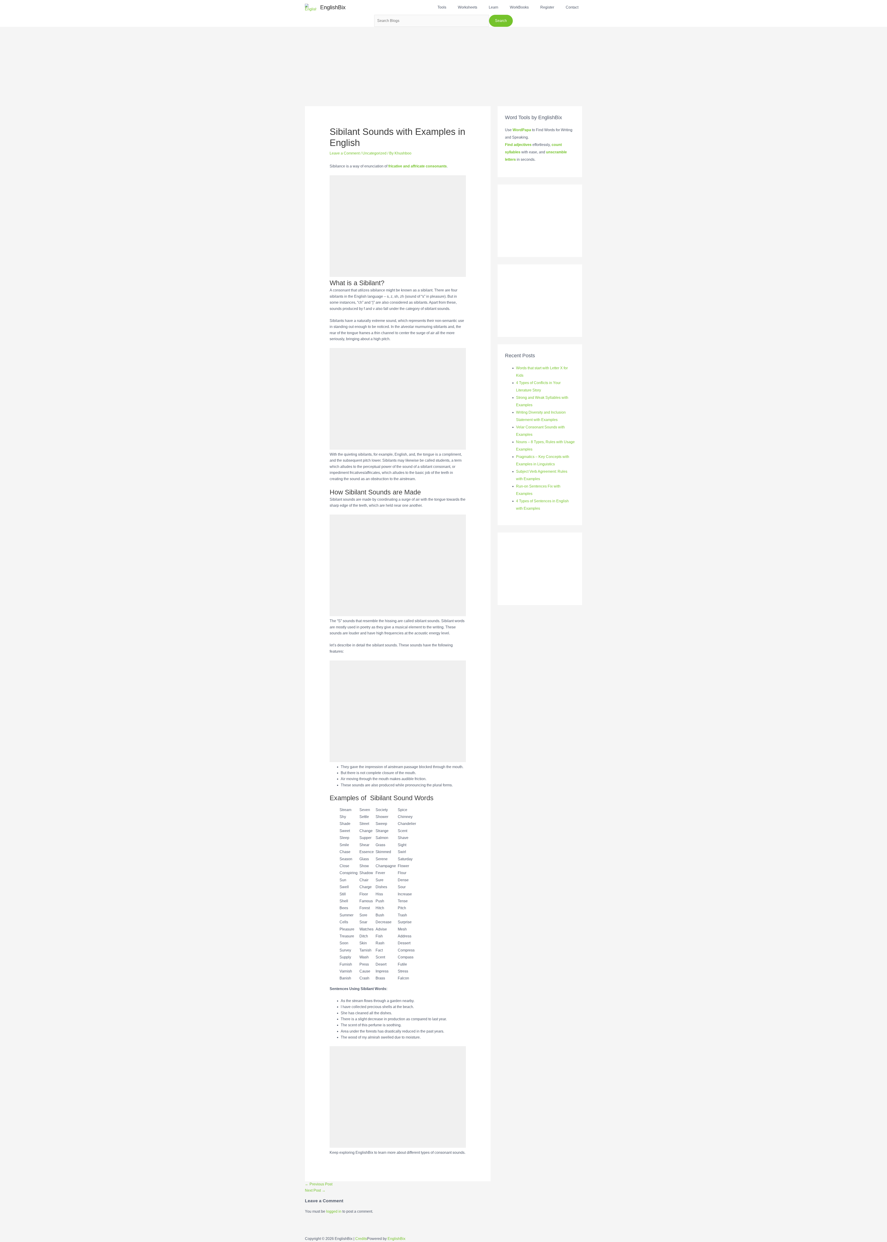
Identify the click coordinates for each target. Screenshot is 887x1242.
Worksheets (467, 7)
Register (547, 7)
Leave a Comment (345, 153)
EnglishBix (333, 7)
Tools (441, 7)
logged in (333, 1211)
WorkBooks (519, 7)
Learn (493, 7)
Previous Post (318, 1184)
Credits (361, 1239)
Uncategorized (374, 153)
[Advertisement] (443, 59)
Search (501, 21)
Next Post (315, 1190)
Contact (572, 7)
